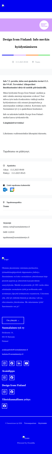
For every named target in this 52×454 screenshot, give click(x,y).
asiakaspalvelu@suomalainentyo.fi (15, 349)
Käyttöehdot (42, 423)
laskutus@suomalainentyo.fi (12, 354)
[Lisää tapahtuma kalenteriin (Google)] (12, 189)
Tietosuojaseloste (30, 423)
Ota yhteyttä (13, 320)
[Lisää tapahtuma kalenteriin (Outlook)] (5, 189)
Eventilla (31, 442)
